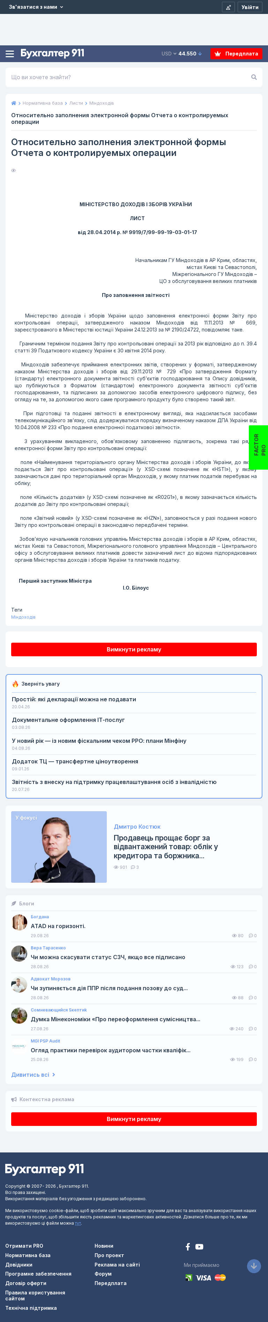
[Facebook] (188, 1247)
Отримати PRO (24, 1246)
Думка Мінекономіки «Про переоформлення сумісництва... (115, 1019)
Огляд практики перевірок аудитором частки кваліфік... (111, 1050)
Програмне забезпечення (38, 1274)
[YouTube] (199, 1247)
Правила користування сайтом (35, 1295)
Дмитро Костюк (137, 826)
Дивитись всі (31, 1074)
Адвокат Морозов (50, 979)
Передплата (241, 54)
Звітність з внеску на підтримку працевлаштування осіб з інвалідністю (114, 781)
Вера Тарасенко (48, 948)
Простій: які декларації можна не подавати (74, 699)
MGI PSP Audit (45, 1041)
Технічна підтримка (31, 1308)
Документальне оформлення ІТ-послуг (68, 719)
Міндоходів (23, 617)
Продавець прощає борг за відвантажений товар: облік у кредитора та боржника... (166, 847)
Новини (104, 1246)
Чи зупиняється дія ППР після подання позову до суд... (109, 988)
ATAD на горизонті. (58, 926)
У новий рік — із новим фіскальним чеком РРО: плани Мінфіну (99, 740)
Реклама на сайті (117, 1265)
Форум (103, 1274)
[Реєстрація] (228, 7)
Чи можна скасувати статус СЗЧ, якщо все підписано (108, 957)
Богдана (40, 916)
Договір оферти (25, 1283)
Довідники (18, 1265)
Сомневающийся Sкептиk (59, 1010)
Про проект (109, 1255)
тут (78, 1223)
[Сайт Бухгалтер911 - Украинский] (44, 1169)
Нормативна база (28, 1255)
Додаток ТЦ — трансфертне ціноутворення (75, 761)
